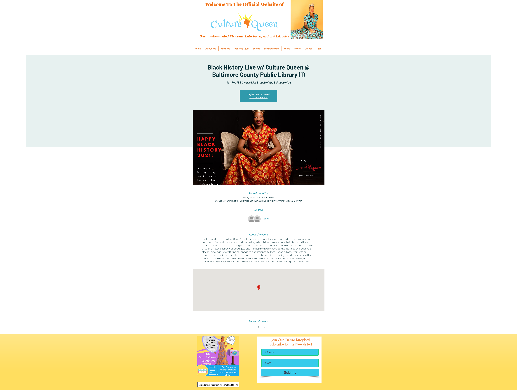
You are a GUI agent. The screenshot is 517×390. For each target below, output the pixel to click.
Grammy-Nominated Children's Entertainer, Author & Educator (244, 36)
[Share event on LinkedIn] (265, 327)
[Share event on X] (258, 327)
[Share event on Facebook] (252, 327)
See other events (258, 97)
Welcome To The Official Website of (244, 4)
